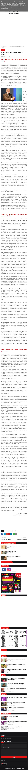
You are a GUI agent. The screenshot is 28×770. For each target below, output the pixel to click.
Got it (17, 10)
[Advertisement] (14, 31)
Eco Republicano (5, 56)
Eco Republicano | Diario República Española (17, 768)
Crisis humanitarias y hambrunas (12, 716)
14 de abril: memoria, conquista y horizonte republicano (16, 664)
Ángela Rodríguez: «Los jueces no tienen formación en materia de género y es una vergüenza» (16, 703)
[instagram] (9, 569)
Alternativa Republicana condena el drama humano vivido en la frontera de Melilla (17, 722)
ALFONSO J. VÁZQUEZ (8, 530)
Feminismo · (11, 13)
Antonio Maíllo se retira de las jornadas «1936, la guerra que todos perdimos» (16, 670)
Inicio (2, 46)
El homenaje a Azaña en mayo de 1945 (13, 546)
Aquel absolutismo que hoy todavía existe (13, 556)
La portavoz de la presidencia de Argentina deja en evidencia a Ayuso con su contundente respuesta (15, 684)
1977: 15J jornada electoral (11, 551)
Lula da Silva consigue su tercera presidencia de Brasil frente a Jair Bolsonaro (16, 679)
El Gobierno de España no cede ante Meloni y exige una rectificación (16, 659)
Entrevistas (16, 13)
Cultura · (15, 12)
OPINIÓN (5, 46)
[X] (14, 569)
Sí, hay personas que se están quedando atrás (14, 726)
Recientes (4, 656)
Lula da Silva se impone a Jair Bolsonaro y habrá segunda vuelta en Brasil (16, 689)
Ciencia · (11, 12)
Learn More (12, 10)
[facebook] (4, 569)
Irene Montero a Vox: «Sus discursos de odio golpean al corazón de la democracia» (16, 708)
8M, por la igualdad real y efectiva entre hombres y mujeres (17, 697)
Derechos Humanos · (21, 12)
